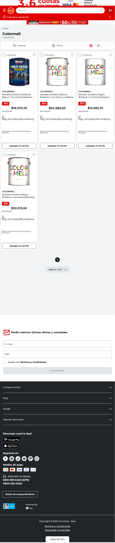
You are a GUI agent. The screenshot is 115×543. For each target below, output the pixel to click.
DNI (7, 354)
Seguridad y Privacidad (57, 530)
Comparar (11, 55)
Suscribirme (57, 370)
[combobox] (60, 10)
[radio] (98, 45)
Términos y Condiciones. (33, 362)
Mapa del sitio (57, 539)
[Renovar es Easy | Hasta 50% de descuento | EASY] (57, 22)
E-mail (8, 344)
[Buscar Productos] (102, 10)
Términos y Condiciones (57, 526)
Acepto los (27, 362)
